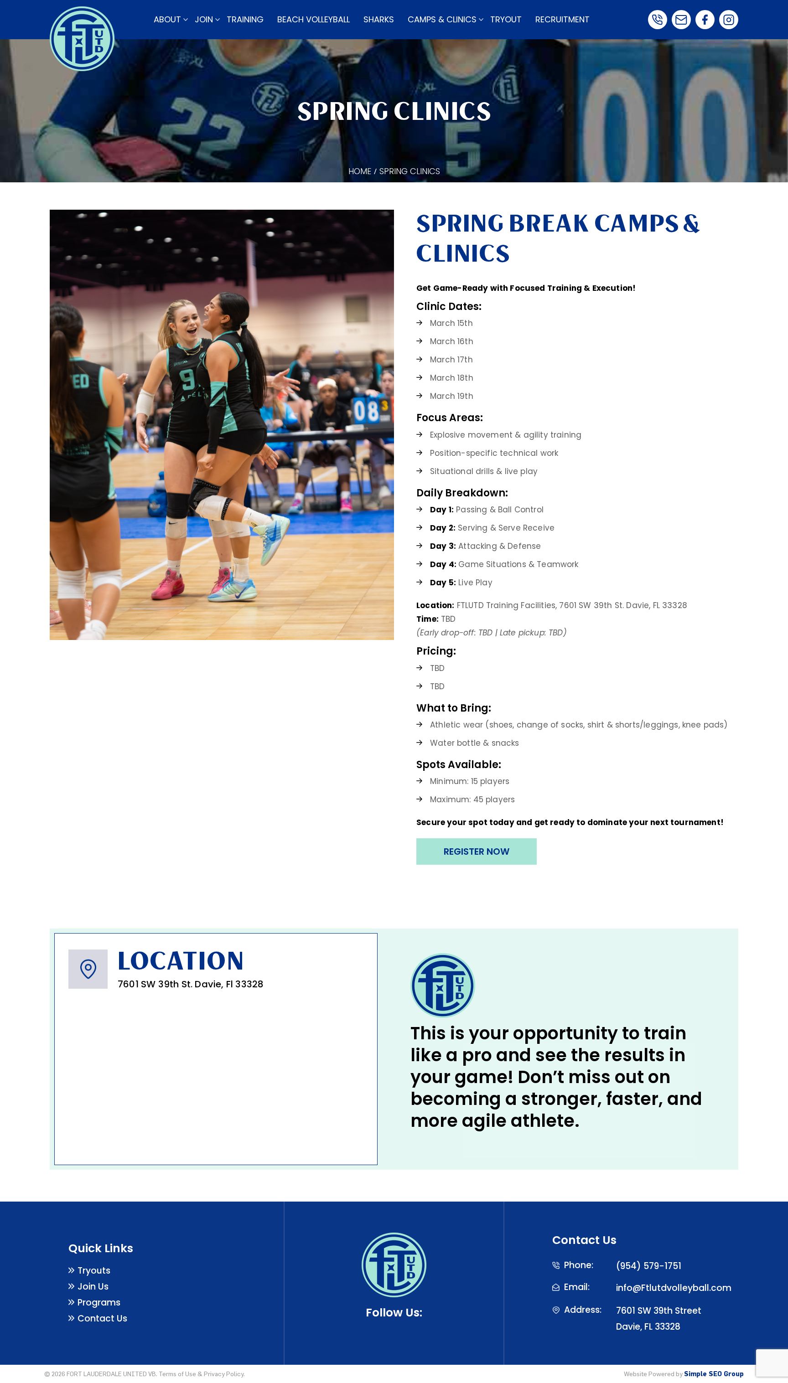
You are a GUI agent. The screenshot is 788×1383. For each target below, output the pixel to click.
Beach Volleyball (313, 19)
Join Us (93, 1286)
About (167, 19)
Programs (99, 1302)
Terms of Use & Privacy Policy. (202, 1374)
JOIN (204, 19)
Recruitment (562, 19)
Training (245, 19)
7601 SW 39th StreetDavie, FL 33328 (658, 1319)
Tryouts (94, 1270)
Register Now (476, 851)
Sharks (378, 19)
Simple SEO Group (714, 1374)
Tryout (506, 19)
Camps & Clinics (442, 19)
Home (359, 171)
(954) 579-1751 (648, 1266)
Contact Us (102, 1318)
